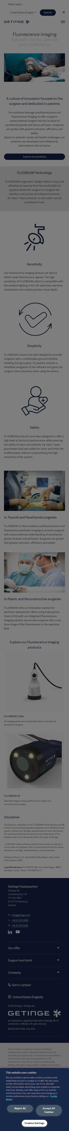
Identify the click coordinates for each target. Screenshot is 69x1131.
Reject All (20, 1108)
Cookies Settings (34, 1123)
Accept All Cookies (49, 1110)
